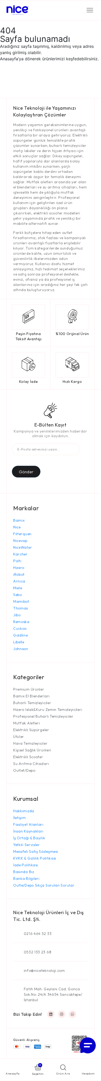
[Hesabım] (88, 1067)
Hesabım (88, 1073)
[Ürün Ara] (63, 1067)
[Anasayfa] (12, 1067)
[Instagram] (61, 1014)
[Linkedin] (50, 1014)
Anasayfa (13, 1073)
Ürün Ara (63, 1073)
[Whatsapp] (72, 1014)
